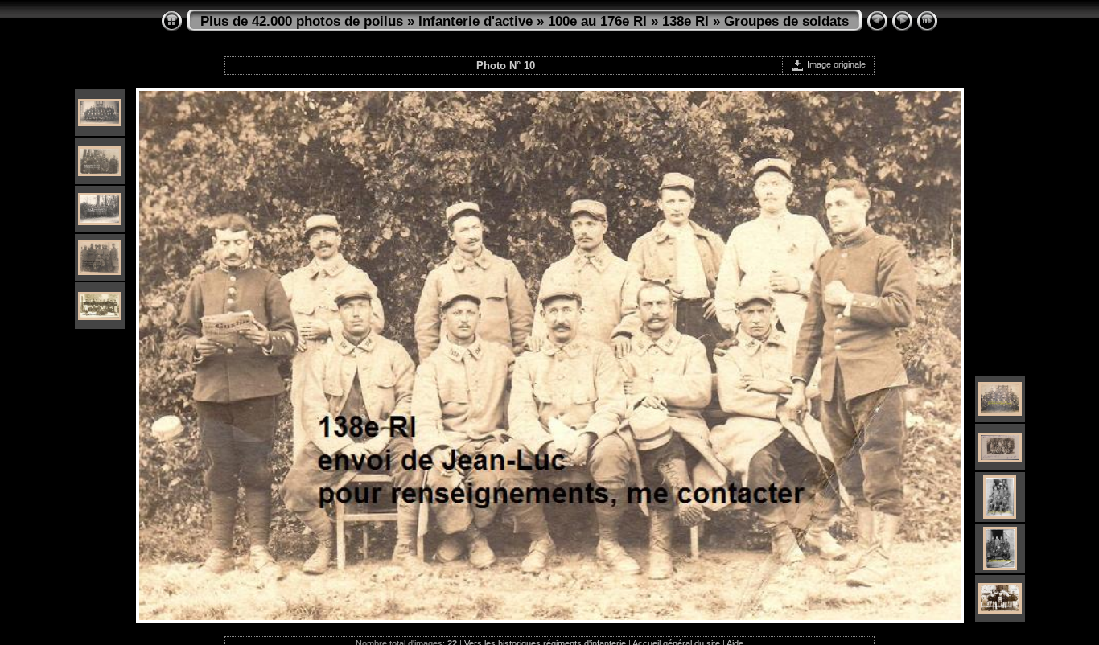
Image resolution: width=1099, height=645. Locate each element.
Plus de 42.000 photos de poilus (301, 21)
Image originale (835, 64)
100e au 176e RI (597, 21)
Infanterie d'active (475, 21)
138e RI (685, 21)
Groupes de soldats (786, 21)
